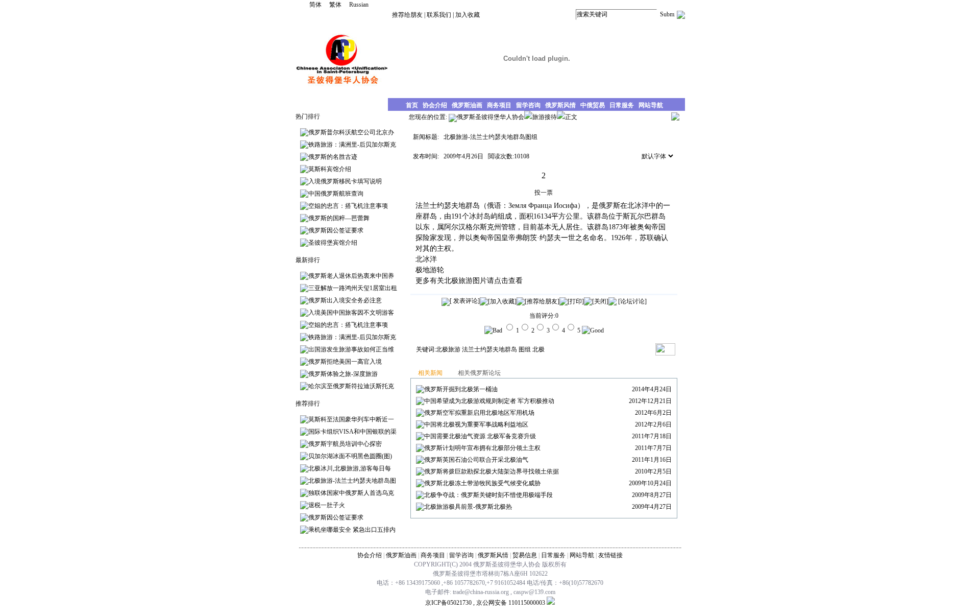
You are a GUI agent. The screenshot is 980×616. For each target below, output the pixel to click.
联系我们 (439, 14)
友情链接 (610, 555)
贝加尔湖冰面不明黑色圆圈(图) (350, 456)
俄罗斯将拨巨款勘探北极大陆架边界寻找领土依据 (491, 471)
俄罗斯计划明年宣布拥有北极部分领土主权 (482, 448)
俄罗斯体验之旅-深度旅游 (343, 373)
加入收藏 (467, 14)
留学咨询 (461, 555)
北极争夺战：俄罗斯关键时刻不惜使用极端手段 (488, 495)
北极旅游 (458, 281)
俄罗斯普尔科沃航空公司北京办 (351, 132)
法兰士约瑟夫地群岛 (489, 349)
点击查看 (508, 281)
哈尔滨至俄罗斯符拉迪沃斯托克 (351, 386)
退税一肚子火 (326, 505)
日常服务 (553, 555)
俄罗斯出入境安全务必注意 (345, 300)
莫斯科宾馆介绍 (329, 169)
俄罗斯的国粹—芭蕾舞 (339, 218)
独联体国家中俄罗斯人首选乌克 (351, 492)
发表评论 (465, 300)
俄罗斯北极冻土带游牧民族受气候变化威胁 (482, 483)
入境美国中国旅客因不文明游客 (351, 312)
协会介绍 (369, 555)
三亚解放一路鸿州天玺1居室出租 (352, 288)
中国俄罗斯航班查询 (335, 193)
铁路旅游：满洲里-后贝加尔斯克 (352, 144)
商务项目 (433, 555)
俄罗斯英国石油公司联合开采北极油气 (476, 459)
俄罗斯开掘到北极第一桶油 (461, 389)
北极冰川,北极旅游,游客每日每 (349, 468)
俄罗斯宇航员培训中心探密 (345, 443)
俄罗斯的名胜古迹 (332, 156)
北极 (538, 349)
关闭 (600, 301)
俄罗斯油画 (401, 555)
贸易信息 (524, 555)
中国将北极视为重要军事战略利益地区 (476, 424)
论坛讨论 (632, 301)
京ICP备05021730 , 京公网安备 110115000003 (485, 602)
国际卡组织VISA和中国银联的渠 (352, 431)
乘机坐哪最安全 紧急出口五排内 (352, 529)
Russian (359, 4)
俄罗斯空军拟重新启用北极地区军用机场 (479, 412)
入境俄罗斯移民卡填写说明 (345, 181)
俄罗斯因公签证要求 (335, 230)
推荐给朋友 (407, 14)
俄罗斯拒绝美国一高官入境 (345, 361)
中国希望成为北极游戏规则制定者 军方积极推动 (489, 401)
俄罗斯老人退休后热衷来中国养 (351, 275)
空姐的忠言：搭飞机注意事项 (348, 205)
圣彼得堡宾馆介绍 (332, 242)
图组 (525, 349)
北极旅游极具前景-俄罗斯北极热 (468, 506)
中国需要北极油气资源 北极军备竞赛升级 (480, 436)
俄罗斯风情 (493, 555)
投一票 (543, 192)
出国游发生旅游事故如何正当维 (351, 349)
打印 (576, 301)
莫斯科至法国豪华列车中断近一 (351, 419)
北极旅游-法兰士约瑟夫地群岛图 (352, 480)
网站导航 (582, 555)
